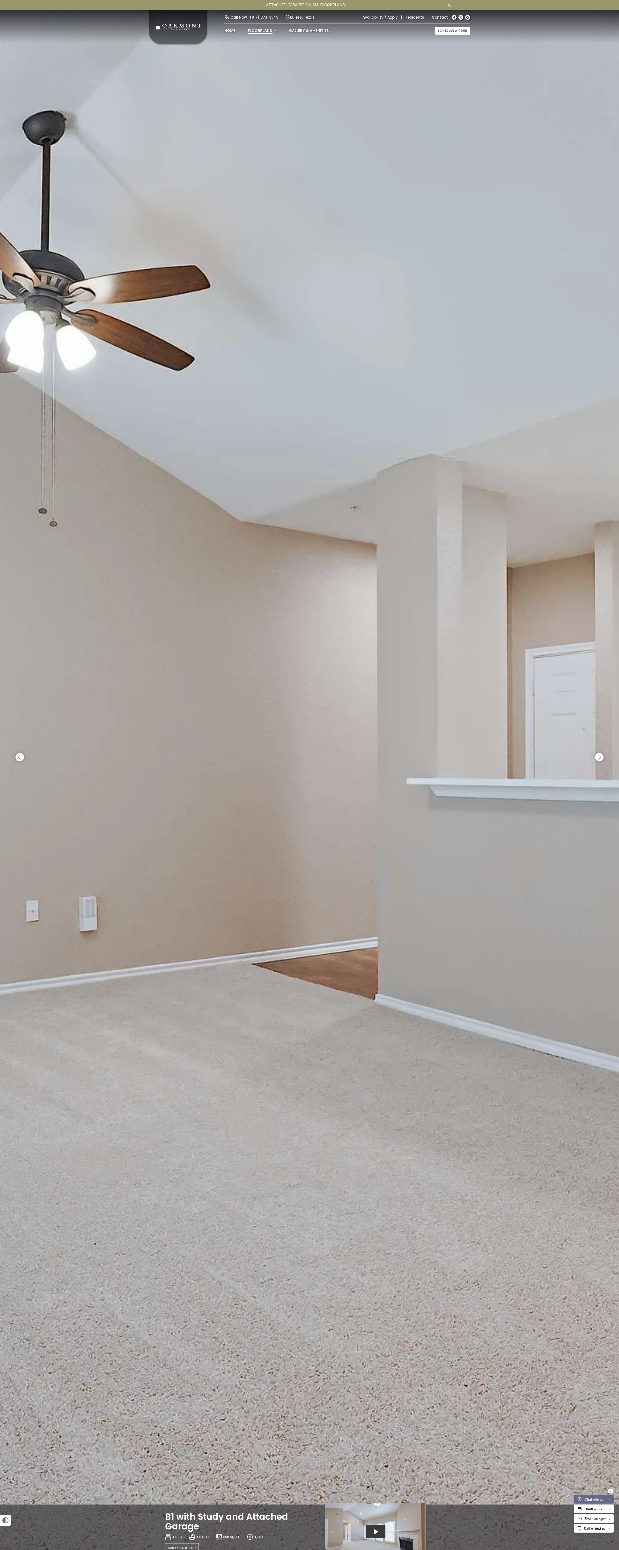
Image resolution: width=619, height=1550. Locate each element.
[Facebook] (454, 17)
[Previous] (19, 757)
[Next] (599, 757)
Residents (414, 17)
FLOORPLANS (260, 30)
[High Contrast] (5, 1520)
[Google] (467, 17)
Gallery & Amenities (309, 30)
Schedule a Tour (452, 31)
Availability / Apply (380, 17)
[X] (460, 17)
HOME (229, 30)
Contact (440, 17)
